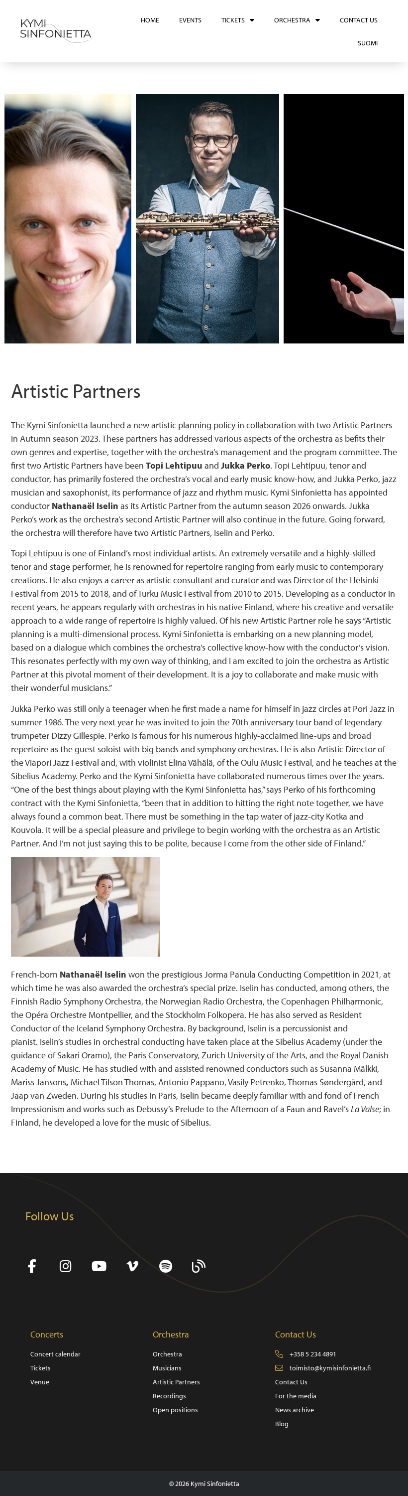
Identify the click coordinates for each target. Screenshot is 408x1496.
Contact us (359, 19)
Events (190, 19)
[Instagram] (65, 1266)
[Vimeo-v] (132, 1266)
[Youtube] (98, 1266)
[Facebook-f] (32, 1266)
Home (150, 19)
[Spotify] (165, 1266)
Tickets (233, 19)
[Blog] (198, 1266)
